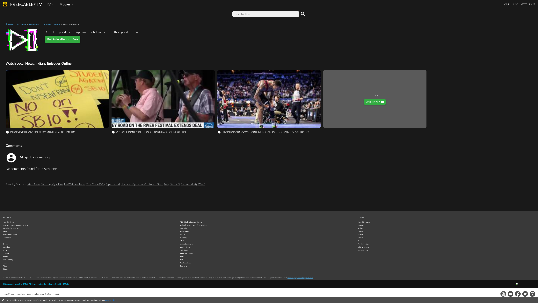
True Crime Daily (95, 184)
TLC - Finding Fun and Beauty (191, 222)
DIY (181, 260)
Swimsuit (175, 184)
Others (5, 269)
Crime (5, 244)
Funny (5, 256)
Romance (361, 241)
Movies (361, 218)
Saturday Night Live (52, 184)
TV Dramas (7, 238)
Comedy (183, 238)
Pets (182, 256)
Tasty (166, 184)
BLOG (515, 4)
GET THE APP (528, 4)
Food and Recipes (186, 253)
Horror (5, 241)
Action (360, 228)
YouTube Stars (185, 263)
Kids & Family (8, 260)
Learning (183, 266)
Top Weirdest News (74, 184)
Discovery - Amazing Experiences (15, 225)
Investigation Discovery (11, 228)
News (5, 231)
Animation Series (186, 244)
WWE (201, 184)
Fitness (5, 266)
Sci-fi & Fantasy (363, 247)
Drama (360, 234)
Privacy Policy (110, 300)
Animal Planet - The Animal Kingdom (193, 225)
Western (6, 250)
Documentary (363, 250)
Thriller (183, 241)
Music (5, 263)
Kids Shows (7, 247)
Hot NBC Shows (9, 222)
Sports (182, 234)
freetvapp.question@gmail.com (300, 277)
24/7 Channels (185, 228)
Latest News (33, 184)
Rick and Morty (189, 184)
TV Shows (7, 218)
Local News (184, 231)
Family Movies (363, 244)
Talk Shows (184, 250)
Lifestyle (6, 253)
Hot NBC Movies (364, 222)
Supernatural (113, 184)
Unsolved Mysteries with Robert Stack (142, 184)
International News (10, 234)
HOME (506, 4)
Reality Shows (185, 247)
